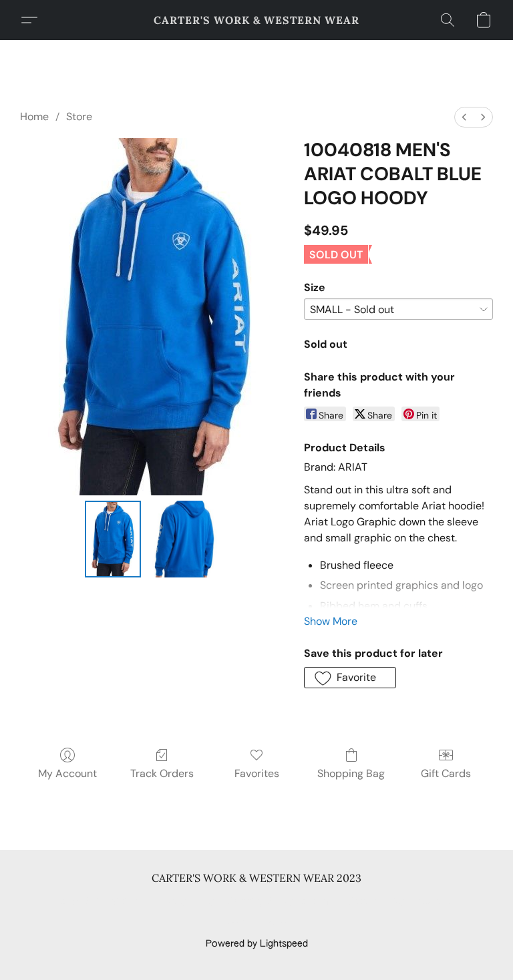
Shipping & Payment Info (281, 902)
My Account (67, 773)
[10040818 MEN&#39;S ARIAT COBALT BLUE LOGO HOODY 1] (184, 539)
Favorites (256, 773)
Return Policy (376, 902)
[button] (256, 20)
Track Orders (162, 773)
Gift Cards (446, 773)
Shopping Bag (351, 773)
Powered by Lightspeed (257, 944)
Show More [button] (330, 621)
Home (34, 116)
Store (79, 116)
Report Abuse (257, 921)
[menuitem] (464, 117)
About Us (438, 902)
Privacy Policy (185, 902)
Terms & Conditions (98, 902)
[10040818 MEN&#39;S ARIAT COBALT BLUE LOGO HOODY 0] (113, 539)
